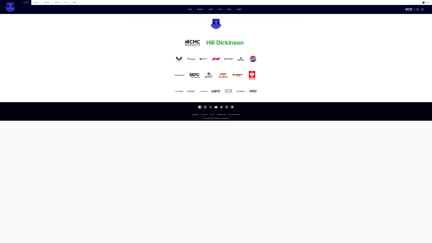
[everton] (199, 107)
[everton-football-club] (232, 107)
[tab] (25, 2)
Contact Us (204, 114)
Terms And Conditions (234, 114)
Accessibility (195, 114)
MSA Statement (221, 114)
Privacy (212, 114)
